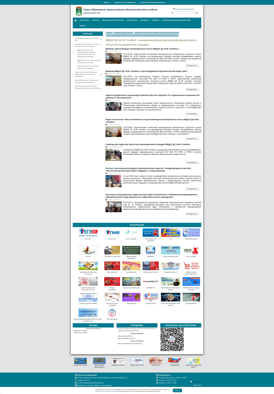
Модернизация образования (123, 33)
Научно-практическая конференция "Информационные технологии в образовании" (86, 74)
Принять (177, 390)
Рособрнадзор (174, 365)
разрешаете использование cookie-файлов (107, 391)
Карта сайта (197, 385)
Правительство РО (118, 365)
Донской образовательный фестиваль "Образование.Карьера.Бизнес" (86, 81)
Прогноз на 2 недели (80, 332)
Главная (109, 33)
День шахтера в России (125, 336)
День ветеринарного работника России (130, 343)
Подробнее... (193, 65)
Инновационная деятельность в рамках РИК (87, 39)
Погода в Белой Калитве (93, 328)
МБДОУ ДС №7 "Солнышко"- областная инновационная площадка (89, 61)
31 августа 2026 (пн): (137, 341)
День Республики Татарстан (126, 338)
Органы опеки (155, 365)
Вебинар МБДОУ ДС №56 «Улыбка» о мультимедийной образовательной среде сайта (146, 71)
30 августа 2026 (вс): (137, 333)
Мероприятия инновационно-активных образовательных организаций (156, 33)
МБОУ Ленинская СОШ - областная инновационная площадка (88, 67)
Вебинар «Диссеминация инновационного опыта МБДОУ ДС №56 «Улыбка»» (142, 49)
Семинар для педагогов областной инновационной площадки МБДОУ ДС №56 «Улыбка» (148, 144)
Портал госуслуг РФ (136, 365)
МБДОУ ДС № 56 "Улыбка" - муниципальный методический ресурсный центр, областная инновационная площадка (86, 53)
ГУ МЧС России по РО (80, 365)
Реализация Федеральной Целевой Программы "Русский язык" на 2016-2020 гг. (88, 87)
